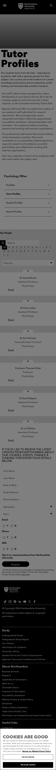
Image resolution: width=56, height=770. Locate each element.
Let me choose (28, 757)
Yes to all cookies (28, 765)
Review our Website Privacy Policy (36, 751)
